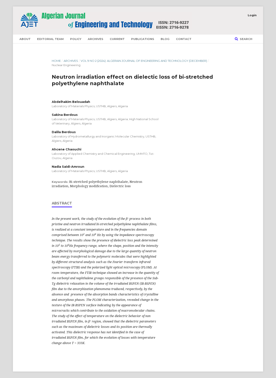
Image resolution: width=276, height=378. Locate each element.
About (25, 39)
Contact (183, 39)
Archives (95, 39)
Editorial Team (50, 39)
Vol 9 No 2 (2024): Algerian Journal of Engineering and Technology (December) (144, 60)
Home (56, 60)
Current (117, 39)
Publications (142, 39)
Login (252, 15)
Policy (75, 39)
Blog (165, 39)
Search (245, 39)
